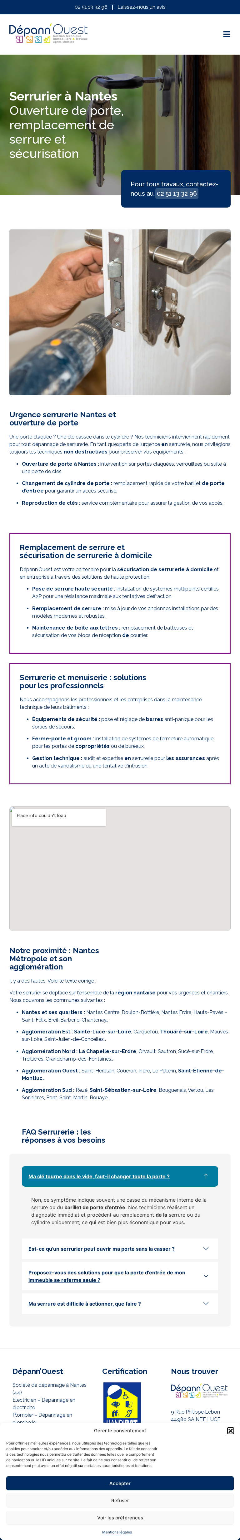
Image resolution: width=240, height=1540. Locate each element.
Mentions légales (117, 1532)
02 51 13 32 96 (177, 193)
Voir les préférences (120, 1518)
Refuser (120, 1500)
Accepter (120, 1483)
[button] (231, 1431)
